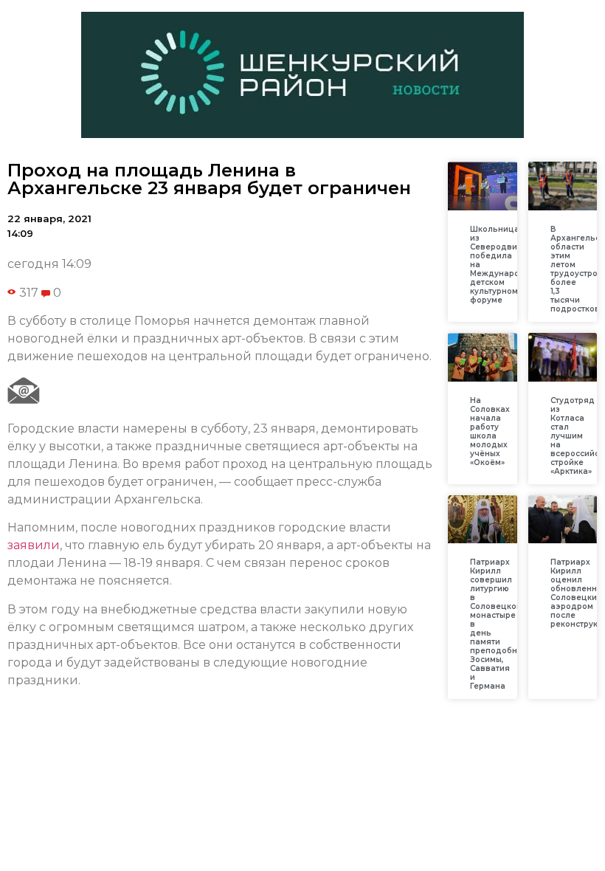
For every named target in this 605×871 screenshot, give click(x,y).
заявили (33, 545)
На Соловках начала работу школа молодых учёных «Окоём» (490, 431)
